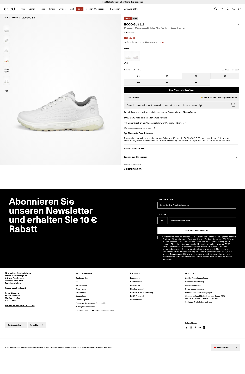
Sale (80, 9)
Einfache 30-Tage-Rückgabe (140, 133)
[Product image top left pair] (6, 70)
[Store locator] (228, 9)
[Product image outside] (6, 29)
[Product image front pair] (6, 80)
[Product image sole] (6, 60)
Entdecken (115, 9)
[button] (181, 98)
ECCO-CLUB (129, 118)
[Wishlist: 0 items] (234, 9)
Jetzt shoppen (146, 2)
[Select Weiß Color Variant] (128, 56)
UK (139, 70)
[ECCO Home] (9, 8)
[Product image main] (6, 39)
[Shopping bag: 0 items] (239, 9)
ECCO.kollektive (131, 9)
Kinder (52, 9)
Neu (23, 9)
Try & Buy (233, 105)
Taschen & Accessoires (96, 9)
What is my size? (232, 70)
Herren (42, 9)
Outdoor (62, 9)
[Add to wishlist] (237, 25)
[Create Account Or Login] (222, 9)
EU (133, 70)
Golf (72, 9)
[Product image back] (6, 50)
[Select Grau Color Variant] (136, 56)
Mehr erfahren (189, 112)
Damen (32, 9)
